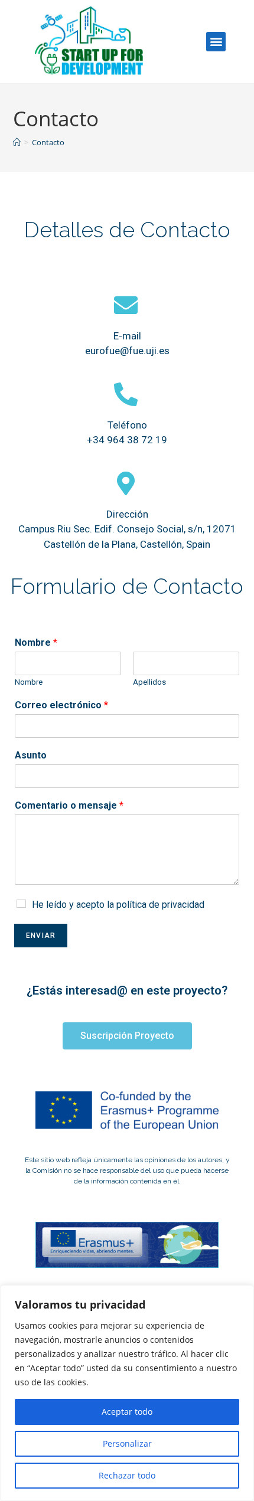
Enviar (41, 935)
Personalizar (127, 1443)
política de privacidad (160, 904)
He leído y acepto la (118, 904)
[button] (216, 41)
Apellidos (149, 682)
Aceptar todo (127, 1411)
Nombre (36, 642)
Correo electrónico (61, 705)
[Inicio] (17, 142)
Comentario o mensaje (69, 805)
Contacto (48, 142)
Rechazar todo (127, 1475)
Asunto (31, 755)
